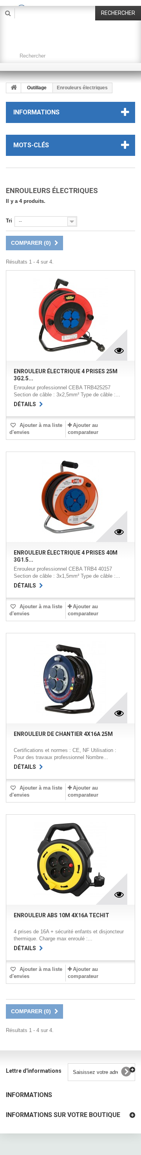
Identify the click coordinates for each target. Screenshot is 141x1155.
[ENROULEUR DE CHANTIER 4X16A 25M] (70, 678)
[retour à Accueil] (13, 88)
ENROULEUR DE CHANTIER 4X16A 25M (63, 734)
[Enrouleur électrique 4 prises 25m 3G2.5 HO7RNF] (70, 316)
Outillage (37, 87)
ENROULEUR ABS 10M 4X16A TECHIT (61, 915)
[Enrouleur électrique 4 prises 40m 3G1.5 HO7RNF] (70, 497)
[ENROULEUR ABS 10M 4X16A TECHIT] (70, 860)
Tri (9, 221)
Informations (36, 112)
